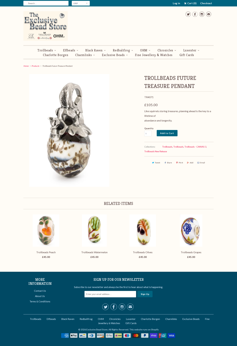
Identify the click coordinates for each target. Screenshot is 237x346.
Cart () (192, 3)
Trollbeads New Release (155, 151)
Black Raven (94, 50)
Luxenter (189, 50)
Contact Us (40, 290)
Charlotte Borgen (55, 55)
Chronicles (165, 50)
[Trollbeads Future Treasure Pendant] (69, 130)
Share (169, 162)
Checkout (206, 3)
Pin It (181, 162)
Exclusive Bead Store (97, 329)
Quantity (148, 128)
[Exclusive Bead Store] (45, 26)
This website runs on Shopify (144, 329)
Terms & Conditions (40, 301)
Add (191, 162)
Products (35, 66)
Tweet (157, 162)
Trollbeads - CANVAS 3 (195, 146)
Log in (176, 3)
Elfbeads (69, 50)
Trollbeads (45, 50)
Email (202, 162)
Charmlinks (83, 55)
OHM (143, 50)
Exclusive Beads (113, 55)
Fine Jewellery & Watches (154, 55)
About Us (40, 296)
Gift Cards (186, 55)
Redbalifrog (121, 50)
